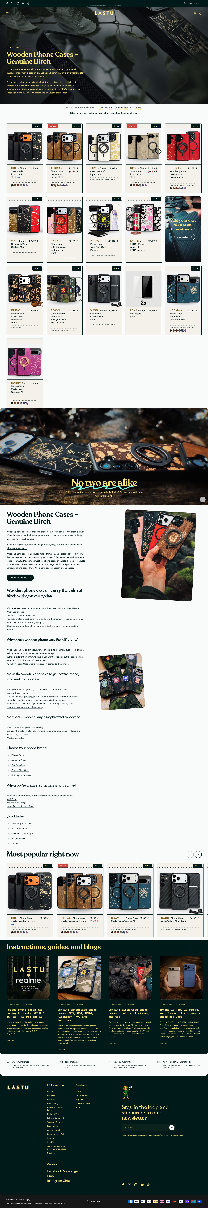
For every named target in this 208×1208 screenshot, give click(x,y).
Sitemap (51, 1153)
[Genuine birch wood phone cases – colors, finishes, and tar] (130, 977)
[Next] (198, 854)
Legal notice (52, 1126)
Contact (51, 1091)
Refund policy (9, 1203)
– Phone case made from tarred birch (57, 173)
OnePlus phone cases (41, 567)
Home (78, 1091)
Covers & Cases (83, 1103)
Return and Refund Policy (55, 1108)
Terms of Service (55, 1122)
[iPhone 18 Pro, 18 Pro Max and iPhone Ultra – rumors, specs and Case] (181, 977)
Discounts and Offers (56, 1134)
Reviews (15, 843)
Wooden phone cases (22, 823)
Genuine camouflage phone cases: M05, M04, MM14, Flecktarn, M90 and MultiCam (77, 1015)
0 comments (29, 1004)
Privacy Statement (55, 1118)
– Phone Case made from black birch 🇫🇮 (18, 173)
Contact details (54, 1130)
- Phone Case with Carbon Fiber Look (98, 315)
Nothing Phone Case (21, 775)
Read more (10, 1040)
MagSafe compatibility (32, 727)
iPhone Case (17, 755)
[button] (203, 499)
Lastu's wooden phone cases (21, 615)
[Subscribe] (171, 1127)
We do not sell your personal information (56, 1147)
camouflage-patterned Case (20, 806)
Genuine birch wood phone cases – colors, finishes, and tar (129, 1013)
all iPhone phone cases (67, 564)
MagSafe (79, 1099)
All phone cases (19, 828)
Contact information (59, 1203)
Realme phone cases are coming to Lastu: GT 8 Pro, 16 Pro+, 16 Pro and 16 (28, 1013)
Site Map (51, 1142)
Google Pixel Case (20, 770)
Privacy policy (19, 1203)
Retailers (51, 1099)
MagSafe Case (18, 838)
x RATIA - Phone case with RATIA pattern (137, 246)
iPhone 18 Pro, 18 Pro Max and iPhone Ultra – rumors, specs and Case (181, 1013)
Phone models (82, 1095)
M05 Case (12, 799)
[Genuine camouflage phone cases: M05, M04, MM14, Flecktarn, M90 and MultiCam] (79, 977)
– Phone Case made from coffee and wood (17, 316)
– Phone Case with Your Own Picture (98, 246)
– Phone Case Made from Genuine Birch (177, 315)
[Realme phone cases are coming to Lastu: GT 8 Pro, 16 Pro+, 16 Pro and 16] (28, 977)
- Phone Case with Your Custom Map (19, 244)
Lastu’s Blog (52, 1103)
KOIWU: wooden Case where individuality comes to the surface (38, 663)
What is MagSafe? (15, 737)
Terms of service (28, 1203)
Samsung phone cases (18, 567)
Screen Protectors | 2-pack (137, 313)
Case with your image (17, 692)
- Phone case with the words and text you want (59, 247)
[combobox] (193, 3)
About (78, 1107)
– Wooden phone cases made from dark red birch (178, 174)
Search (50, 1138)
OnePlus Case (18, 765)
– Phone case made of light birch (98, 171)
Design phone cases (63, 567)
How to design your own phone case (24, 707)
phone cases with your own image (37, 564)
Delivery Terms (54, 1114)
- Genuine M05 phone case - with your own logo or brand (58, 316)
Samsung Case (18, 760)
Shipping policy (39, 1203)
